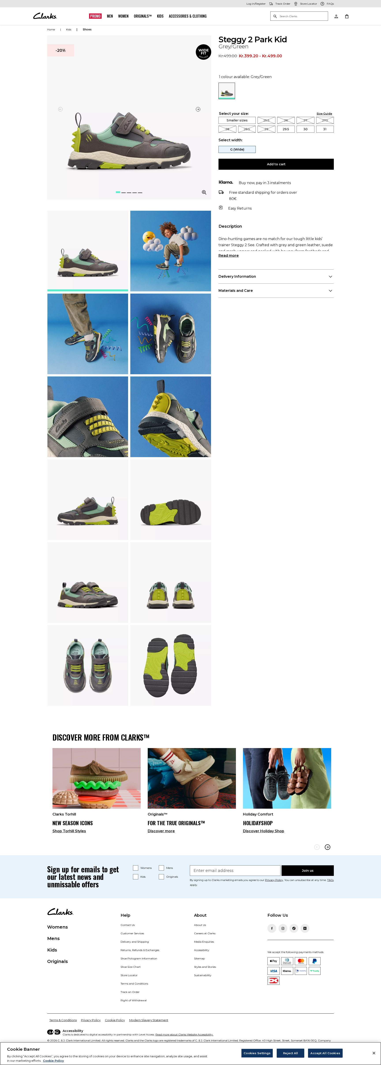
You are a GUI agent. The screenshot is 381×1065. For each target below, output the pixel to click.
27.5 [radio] (325, 120)
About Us (200, 925)
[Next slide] (198, 109)
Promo (95, 16)
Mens (169, 868)
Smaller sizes (237, 120)
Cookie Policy (115, 1020)
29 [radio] (266, 129)
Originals (172, 876)
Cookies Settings (257, 1053)
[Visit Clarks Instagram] (282, 928)
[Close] (374, 1053)
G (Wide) (237, 149)
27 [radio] (305, 120)
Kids (160, 16)
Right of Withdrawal (134, 1000)
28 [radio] (227, 129)
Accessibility (201, 950)
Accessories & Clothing (188, 16)
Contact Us (128, 925)
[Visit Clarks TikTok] (293, 928)
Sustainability (202, 975)
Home (51, 29)
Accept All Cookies (325, 1053)
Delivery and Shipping (135, 941)
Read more (229, 255)
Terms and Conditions (134, 983)
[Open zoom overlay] (204, 192)
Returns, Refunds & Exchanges (140, 950)
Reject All (290, 1053)
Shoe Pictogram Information (139, 958)
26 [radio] (286, 120)
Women (123, 16)
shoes (87, 29)
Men (110, 16)
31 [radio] (325, 129)
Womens (146, 868)
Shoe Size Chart (131, 966)
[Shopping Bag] (346, 16)
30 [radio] (305, 129)
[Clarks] (45, 16)
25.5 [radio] (266, 120)
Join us (308, 871)
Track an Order (130, 992)
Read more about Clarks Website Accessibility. (184, 1034)
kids (68, 29)
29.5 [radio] (286, 129)
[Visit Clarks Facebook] (271, 928)
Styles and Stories (205, 966)
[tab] (87, 251)
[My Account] (336, 16)
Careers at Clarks (204, 933)
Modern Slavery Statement (148, 1020)
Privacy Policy (274, 880)
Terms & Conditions (63, 1020)
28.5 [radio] (247, 129)
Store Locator (129, 975)
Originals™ (143, 16)
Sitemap (199, 958)
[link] (203, 52)
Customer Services (132, 933)
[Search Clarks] (299, 16)
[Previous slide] (317, 847)
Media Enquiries (204, 941)
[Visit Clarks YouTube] (305, 928)
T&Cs (330, 880)
